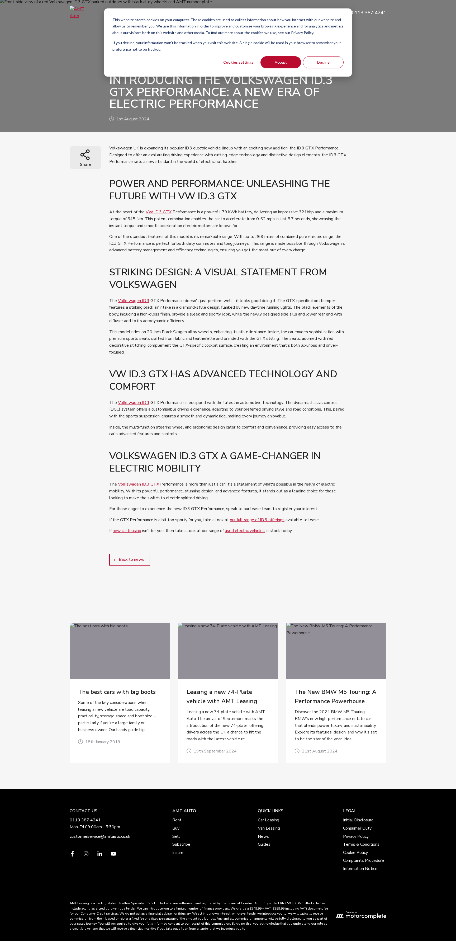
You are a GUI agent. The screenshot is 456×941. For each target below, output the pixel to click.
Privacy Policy (356, 836)
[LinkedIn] (100, 855)
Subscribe (181, 844)
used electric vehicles (245, 531)
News (263, 836)
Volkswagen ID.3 (133, 301)
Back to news (131, 559)
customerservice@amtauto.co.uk (100, 836)
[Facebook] (72, 855)
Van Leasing (269, 828)
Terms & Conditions (361, 844)
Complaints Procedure (363, 860)
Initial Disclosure (358, 820)
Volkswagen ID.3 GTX (138, 484)
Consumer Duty (357, 828)
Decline (323, 62)
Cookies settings (238, 62)
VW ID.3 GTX (159, 212)
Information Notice (360, 869)
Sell (176, 836)
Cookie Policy (355, 852)
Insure (177, 852)
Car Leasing (268, 820)
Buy (175, 828)
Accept (281, 62)
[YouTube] (113, 855)
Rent (177, 820)
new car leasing (127, 531)
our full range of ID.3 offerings (257, 520)
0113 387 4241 (85, 820)
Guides (264, 844)
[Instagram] (86, 855)
